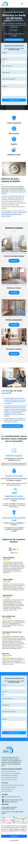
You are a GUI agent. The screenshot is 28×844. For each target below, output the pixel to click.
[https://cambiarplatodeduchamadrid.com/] (4, 4)
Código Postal (6, 72)
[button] (22, 4)
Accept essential (14, 840)
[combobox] (3, 62)
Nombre (4, 52)
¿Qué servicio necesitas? (9, 79)
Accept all (14, 836)
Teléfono (5, 59)
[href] (14, 823)
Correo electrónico (7, 66)
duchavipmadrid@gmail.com (12, 797)
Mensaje (4, 86)
